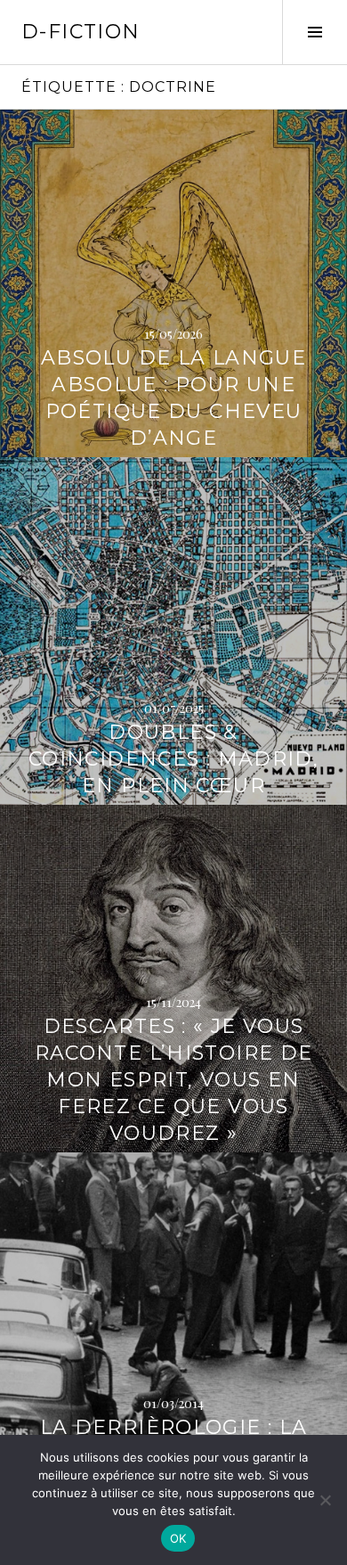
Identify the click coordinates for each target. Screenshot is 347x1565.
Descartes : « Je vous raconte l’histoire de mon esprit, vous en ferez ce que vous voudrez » (174, 1079)
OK (178, 1538)
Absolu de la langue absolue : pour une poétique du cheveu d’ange (173, 398)
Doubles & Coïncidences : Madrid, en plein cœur (173, 759)
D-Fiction (80, 32)
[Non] (325, 1500)
